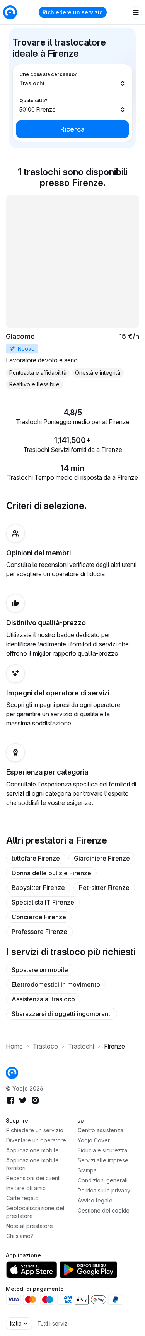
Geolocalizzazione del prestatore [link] (35, 1212)
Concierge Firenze (39, 917)
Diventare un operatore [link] (36, 1140)
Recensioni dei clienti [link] (33, 1178)
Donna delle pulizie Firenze (51, 873)
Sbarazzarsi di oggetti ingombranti (62, 1014)
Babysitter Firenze (38, 887)
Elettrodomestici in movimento (56, 984)
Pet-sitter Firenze (104, 887)
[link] (72, 292)
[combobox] (72, 79)
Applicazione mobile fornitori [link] (32, 1164)
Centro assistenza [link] (100, 1130)
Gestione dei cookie (104, 1210)
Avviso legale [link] (95, 1200)
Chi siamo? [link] (19, 1236)
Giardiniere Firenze (102, 858)
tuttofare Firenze (36, 858)
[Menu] (136, 12)
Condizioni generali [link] (103, 1180)
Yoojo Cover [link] (94, 1140)
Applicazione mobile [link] (32, 1150)
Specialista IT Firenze (43, 902)
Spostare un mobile (40, 970)
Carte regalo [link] (22, 1198)
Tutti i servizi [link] (53, 1323)
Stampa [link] (87, 1170)
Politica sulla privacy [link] (104, 1190)
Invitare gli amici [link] (26, 1188)
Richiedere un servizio (73, 12)
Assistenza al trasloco (43, 999)
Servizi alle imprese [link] (103, 1160)
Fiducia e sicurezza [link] (102, 1150)
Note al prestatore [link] (29, 1226)
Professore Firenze (39, 931)
